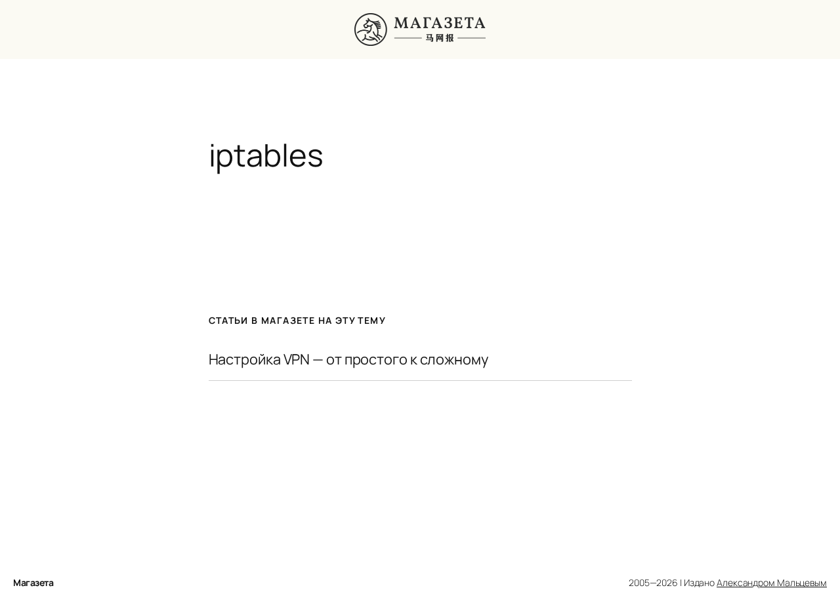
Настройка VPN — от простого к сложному (348, 359)
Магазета (33, 582)
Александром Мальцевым (772, 582)
